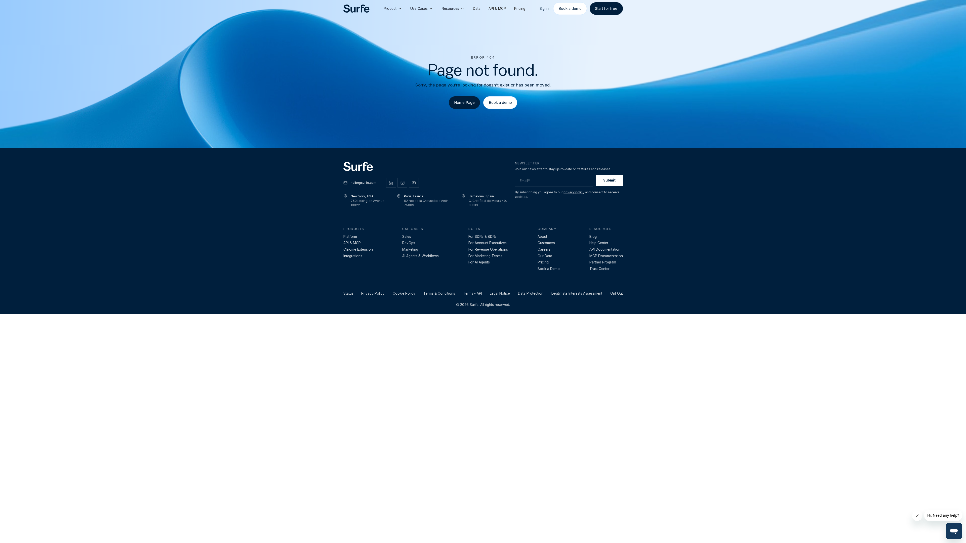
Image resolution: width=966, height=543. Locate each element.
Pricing (519, 9)
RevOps (408, 243)
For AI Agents (479, 262)
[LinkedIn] (391, 183)
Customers (546, 243)
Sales (406, 237)
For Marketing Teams (485, 256)
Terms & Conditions (439, 293)
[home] (356, 9)
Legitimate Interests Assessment (576, 293)
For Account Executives (487, 243)
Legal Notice (500, 293)
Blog (593, 237)
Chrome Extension (358, 249)
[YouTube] (414, 183)
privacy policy (574, 192)
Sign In (545, 9)
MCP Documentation (606, 256)
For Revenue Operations (488, 249)
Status (348, 293)
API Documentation (604, 249)
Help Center (598, 243)
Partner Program (602, 262)
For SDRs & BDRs (482, 237)
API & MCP (497, 9)
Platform (350, 237)
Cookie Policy (404, 293)
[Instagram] (402, 183)
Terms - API (472, 293)
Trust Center (599, 269)
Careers (544, 249)
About (542, 237)
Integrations (352, 256)
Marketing (410, 249)
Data (476, 9)
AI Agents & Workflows (420, 256)
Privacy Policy (373, 293)
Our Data (545, 256)
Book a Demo (549, 269)
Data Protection (530, 293)
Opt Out (616, 293)
